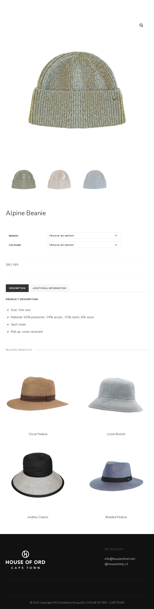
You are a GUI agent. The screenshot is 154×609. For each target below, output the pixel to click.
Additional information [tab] (49, 288)
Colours (15, 245)
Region (13, 235)
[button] (141, 25)
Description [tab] (17, 288)
